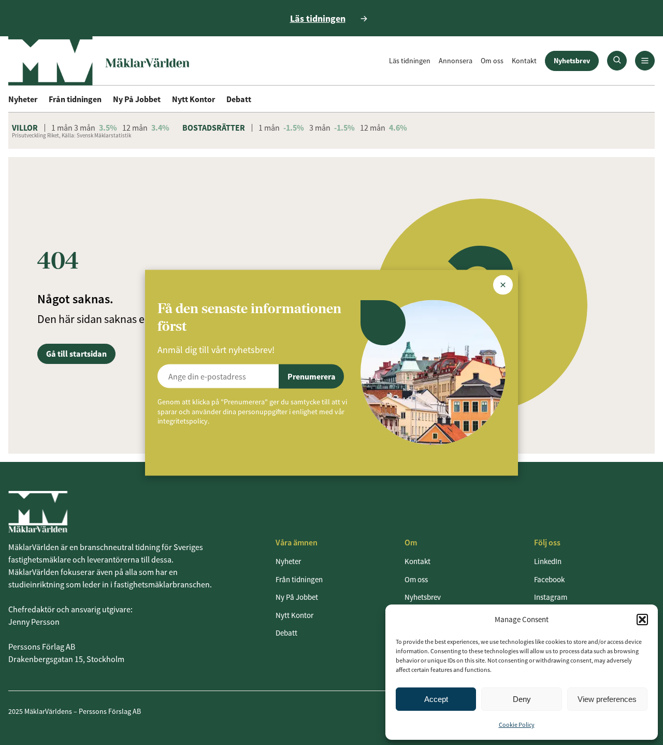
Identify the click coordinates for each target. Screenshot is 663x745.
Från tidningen (75, 99)
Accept (436, 699)
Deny (522, 699)
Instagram (550, 597)
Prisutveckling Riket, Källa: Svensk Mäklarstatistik (71, 135)
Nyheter (22, 99)
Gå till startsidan (76, 353)
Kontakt (524, 60)
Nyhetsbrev (572, 60)
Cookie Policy (517, 724)
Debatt (238, 99)
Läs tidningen (409, 60)
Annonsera (455, 60)
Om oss (492, 60)
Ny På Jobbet (137, 99)
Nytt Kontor (193, 99)
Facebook (549, 579)
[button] (642, 619)
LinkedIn (547, 561)
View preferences (607, 699)
